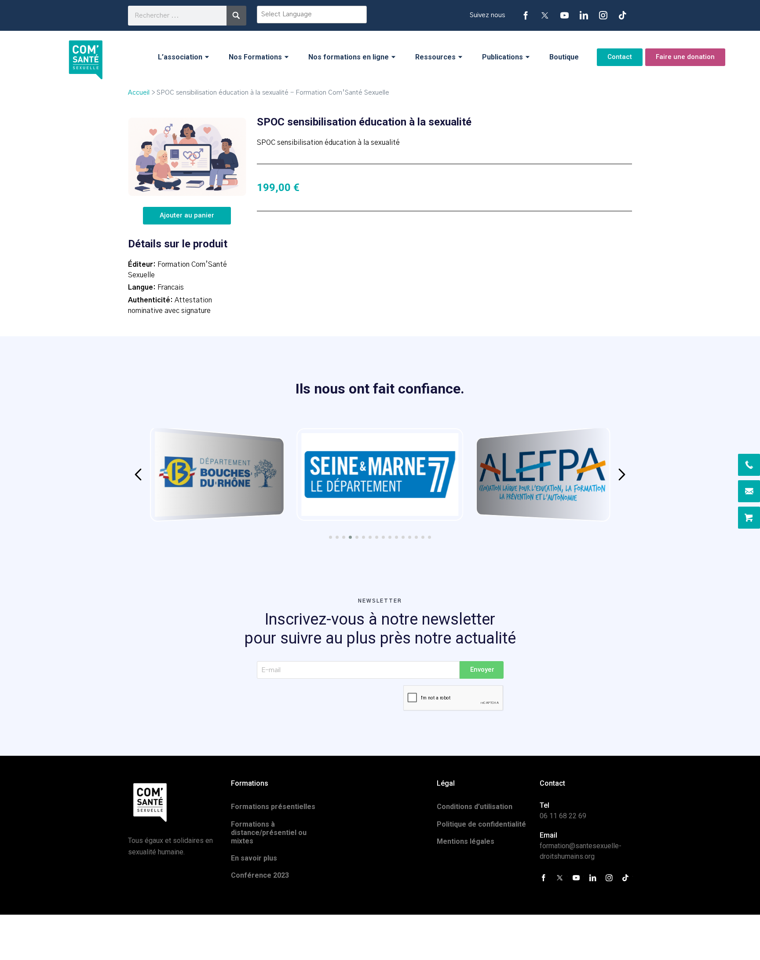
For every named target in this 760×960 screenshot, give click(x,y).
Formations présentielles (273, 806)
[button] (138, 474)
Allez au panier (749, 518)
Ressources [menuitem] (435, 57)
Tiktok (622, 15)
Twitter (545, 15)
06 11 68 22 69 (563, 816)
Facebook (525, 15)
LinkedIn (583, 15)
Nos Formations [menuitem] (255, 57)
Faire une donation (685, 57)
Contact (619, 57)
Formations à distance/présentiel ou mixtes (269, 832)
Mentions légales (465, 841)
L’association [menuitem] (180, 57)
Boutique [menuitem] (564, 57)
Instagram (603, 15)
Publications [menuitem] (502, 57)
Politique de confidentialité (481, 824)
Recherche (236, 16)
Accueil (139, 92)
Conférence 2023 (260, 875)
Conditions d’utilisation (474, 806)
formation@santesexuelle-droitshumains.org (749, 491)
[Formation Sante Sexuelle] (86, 56)
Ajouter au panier (187, 215)
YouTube (564, 15)
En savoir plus (254, 858)
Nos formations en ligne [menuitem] (348, 57)
